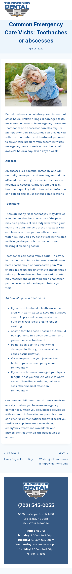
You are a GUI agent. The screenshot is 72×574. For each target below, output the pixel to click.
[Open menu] (65, 9)
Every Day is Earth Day (18, 456)
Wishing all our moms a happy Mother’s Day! (53, 458)
